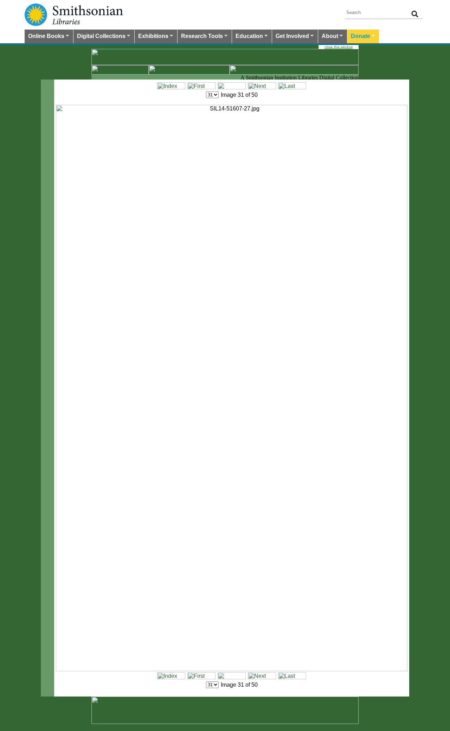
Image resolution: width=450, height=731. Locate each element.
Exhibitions (151, 37)
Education (247, 37)
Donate (358, 37)
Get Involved (290, 37)
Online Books (44, 37)
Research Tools (200, 37)
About (328, 37)
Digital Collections (99, 37)
